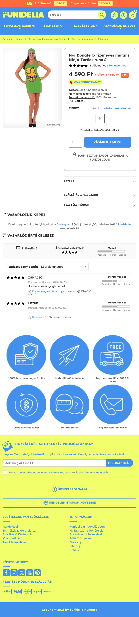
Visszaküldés (12, 538)
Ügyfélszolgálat (72, 489)
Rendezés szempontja (22, 266)
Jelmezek (51, 25)
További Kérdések (15, 542)
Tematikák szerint (20, 25)
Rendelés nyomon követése (72, 502)
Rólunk (74, 550)
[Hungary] (6, 573)
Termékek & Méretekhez (19, 530)
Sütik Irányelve (80, 538)
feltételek (89, 472)
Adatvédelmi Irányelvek (86, 534)
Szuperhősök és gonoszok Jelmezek (49, 39)
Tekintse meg (118, 65)
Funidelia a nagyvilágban (87, 526)
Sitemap (75, 546)
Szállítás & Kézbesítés (18, 534)
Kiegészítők (84, 25)
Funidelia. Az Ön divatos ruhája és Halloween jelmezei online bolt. (23, 15)
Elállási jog (77, 542)
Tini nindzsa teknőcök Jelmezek (90, 39)
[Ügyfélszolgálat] (123, 15)
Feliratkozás (119, 463)
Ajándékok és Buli (119, 25)
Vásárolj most (107, 142)
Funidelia (8, 39)
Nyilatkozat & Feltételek (86, 530)
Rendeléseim (11, 526)
